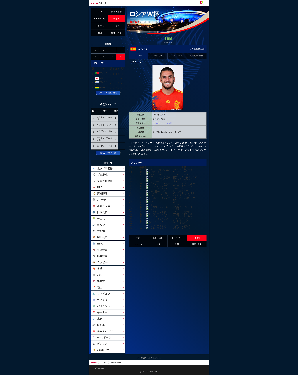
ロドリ (176, 204)
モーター (102, 312)
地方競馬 (102, 256)
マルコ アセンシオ (183, 214)
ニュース (138, 244)
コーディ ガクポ (104, 146)
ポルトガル (101, 74)
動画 (177, 244)
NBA (100, 243)
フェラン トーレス (183, 216)
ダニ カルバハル (181, 190)
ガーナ (102, 88)
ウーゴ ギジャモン (183, 186)
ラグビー (102, 262)
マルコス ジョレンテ (184, 197)
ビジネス (102, 343)
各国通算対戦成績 (196, 56)
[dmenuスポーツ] (99, 3)
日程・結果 (158, 56)
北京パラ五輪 (105, 168)
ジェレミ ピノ (180, 221)
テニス (101, 218)
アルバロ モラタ (181, 211)
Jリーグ (101, 199)
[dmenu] (93, 362)
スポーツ (104, 362)
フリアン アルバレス (104, 139)
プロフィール (177, 56)
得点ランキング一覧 (108, 153)
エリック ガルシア (183, 179)
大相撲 (101, 231)
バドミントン (105, 306)
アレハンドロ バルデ (184, 183)
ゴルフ (101, 224)
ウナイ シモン (180, 174)
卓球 (99, 268)
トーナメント (177, 238)
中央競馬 (102, 249)
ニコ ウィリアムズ (183, 218)
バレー (101, 274)
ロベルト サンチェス (184, 169)
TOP (138, 238)
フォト (158, 244)
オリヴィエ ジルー (104, 132)
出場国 (197, 238)
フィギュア (103, 293)
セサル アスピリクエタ (185, 176)
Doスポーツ (104, 337)
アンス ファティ (181, 228)
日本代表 (102, 212)
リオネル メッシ (104, 125)
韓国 (101, 78)
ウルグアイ (101, 83)
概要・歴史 (196, 244)
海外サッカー (105, 206)
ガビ (175, 202)
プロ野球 (102, 174)
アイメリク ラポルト (184, 193)
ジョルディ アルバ (183, 188)
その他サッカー (116, 362)
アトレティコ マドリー (163, 123)
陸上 (99, 287)
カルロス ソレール (183, 207)
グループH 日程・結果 (108, 93)
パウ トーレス (180, 181)
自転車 (101, 325)
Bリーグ (102, 237)
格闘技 (101, 281)
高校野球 (102, 193)
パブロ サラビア (181, 225)
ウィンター (103, 300)
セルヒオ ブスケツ (183, 195)
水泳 (99, 318)
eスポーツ (103, 350)
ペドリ (176, 209)
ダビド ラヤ (179, 172)
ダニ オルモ (179, 223)
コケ (175, 200)
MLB (100, 187)
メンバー (138, 56)
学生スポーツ (105, 331)
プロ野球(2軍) (105, 181)
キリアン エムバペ (104, 118)
